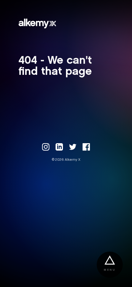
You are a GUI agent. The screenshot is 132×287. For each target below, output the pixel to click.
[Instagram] (46, 147)
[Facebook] (86, 147)
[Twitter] (73, 147)
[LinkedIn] (59, 147)
